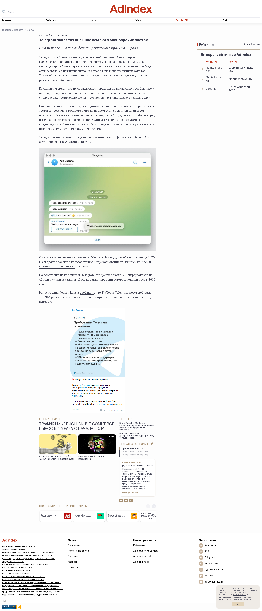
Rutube (209, 575)
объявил (129, 257)
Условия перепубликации (13, 549)
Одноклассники (214, 569)
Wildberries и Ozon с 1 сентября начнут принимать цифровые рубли (56, 458)
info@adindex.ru (214, 581)
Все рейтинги (251, 44)
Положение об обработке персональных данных (23, 577)
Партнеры (74, 556)
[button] (154, 506)
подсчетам (72, 275)
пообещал (63, 262)
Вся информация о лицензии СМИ (17, 567)
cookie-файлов (239, 595)
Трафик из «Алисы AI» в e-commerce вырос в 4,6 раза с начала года (76, 427)
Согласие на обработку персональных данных (23, 580)
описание (86, 62)
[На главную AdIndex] (131, 9)
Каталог (72, 561)
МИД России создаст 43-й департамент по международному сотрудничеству (136, 436)
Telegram (210, 557)
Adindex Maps (141, 561)
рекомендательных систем (230, 599)
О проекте (74, 545)
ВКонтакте (211, 563)
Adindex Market (142, 556)
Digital (30, 29)
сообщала (87, 292)
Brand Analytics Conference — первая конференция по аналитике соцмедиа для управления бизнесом (136, 426)
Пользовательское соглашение (16, 574)
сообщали (78, 137)
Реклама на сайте (78, 550)
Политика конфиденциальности (16, 570)
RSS (207, 551)
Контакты (210, 545)
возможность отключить (57, 266)
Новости (19, 29)
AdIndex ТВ (182, 20)
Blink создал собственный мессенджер (91, 458)
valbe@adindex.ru (130, 493)
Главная (7, 29)
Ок (238, 604)
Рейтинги (139, 545)
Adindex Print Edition (145, 550)
